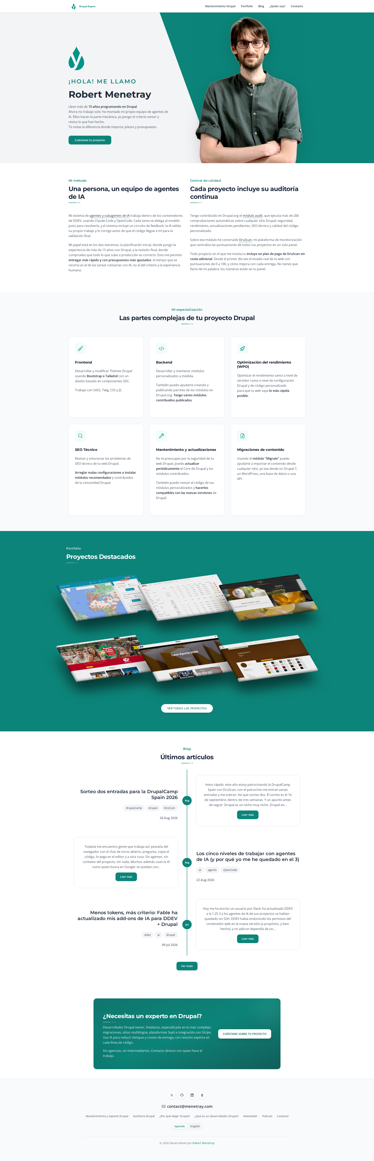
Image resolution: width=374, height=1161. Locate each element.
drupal (153, 808)
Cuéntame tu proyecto (90, 140)
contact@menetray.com (190, 1106)
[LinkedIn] (192, 1095)
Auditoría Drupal (144, 1116)
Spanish (179, 1126)
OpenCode (230, 870)
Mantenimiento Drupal (220, 6)
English (195, 1126)
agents (212, 870)
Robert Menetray (203, 1143)
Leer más (248, 815)
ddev (147, 935)
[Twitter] (172, 1095)
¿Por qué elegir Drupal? (175, 1116)
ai (200, 870)
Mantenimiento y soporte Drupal (107, 1116)
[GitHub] (182, 1095)
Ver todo (187, 966)
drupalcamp (134, 808)
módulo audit (253, 215)
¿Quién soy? (277, 6)
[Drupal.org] (202, 1095)
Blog (261, 6)
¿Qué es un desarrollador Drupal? (217, 1116)
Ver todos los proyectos (187, 708)
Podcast (267, 1116)
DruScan (245, 240)
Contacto (297, 6)
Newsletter (250, 1116)
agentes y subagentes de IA (110, 215)
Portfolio (247, 6)
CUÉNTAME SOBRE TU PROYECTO (244, 1034)
